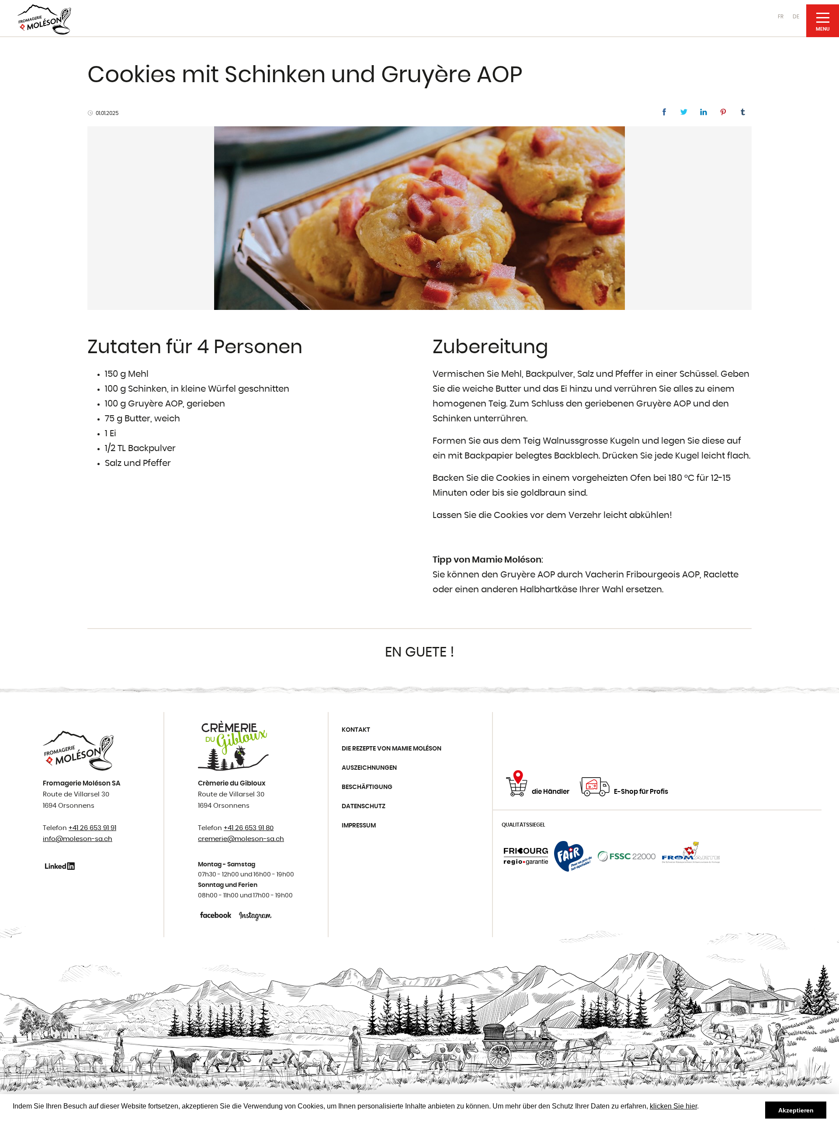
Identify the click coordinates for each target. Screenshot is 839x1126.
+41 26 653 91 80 (249, 828)
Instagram (255, 915)
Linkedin (61, 866)
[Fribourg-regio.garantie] (526, 856)
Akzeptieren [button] (796, 1110)
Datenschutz (363, 806)
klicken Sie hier (673, 1106)
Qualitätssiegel (523, 824)
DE (796, 16)
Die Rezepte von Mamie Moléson (391, 749)
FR (781, 16)
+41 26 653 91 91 (92, 828)
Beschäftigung (367, 787)
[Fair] (573, 856)
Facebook (216, 915)
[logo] (44, 19)
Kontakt (356, 730)
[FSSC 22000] (627, 856)
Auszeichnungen (369, 768)
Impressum (359, 826)
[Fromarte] (691, 856)
